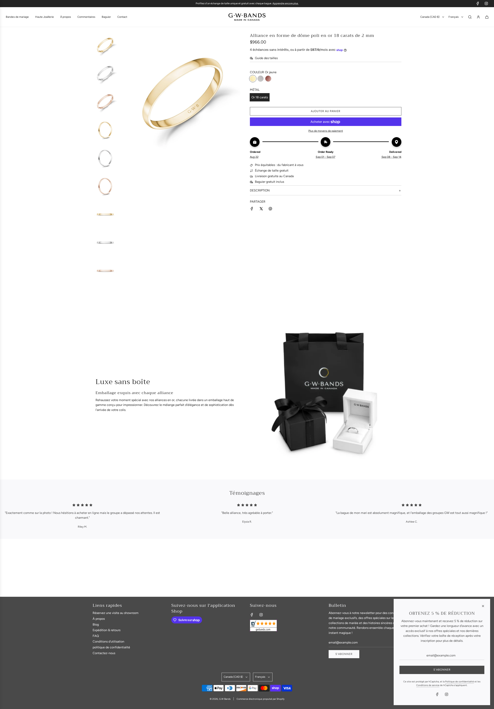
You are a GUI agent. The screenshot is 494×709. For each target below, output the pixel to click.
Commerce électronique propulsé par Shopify (260, 699)
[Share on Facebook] (252, 209)
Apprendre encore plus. (285, 3)
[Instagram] (486, 3)
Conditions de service (427, 685)
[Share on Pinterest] (270, 209)
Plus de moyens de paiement (325, 131)
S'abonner (344, 654)
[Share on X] (261, 209)
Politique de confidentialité (459, 681)
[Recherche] (470, 17)
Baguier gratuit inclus (269, 182)
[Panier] (487, 17)
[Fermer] (483, 606)
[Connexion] (478, 17)
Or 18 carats (259, 97)
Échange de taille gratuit (271, 171)
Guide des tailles (266, 58)
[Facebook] (478, 3)
